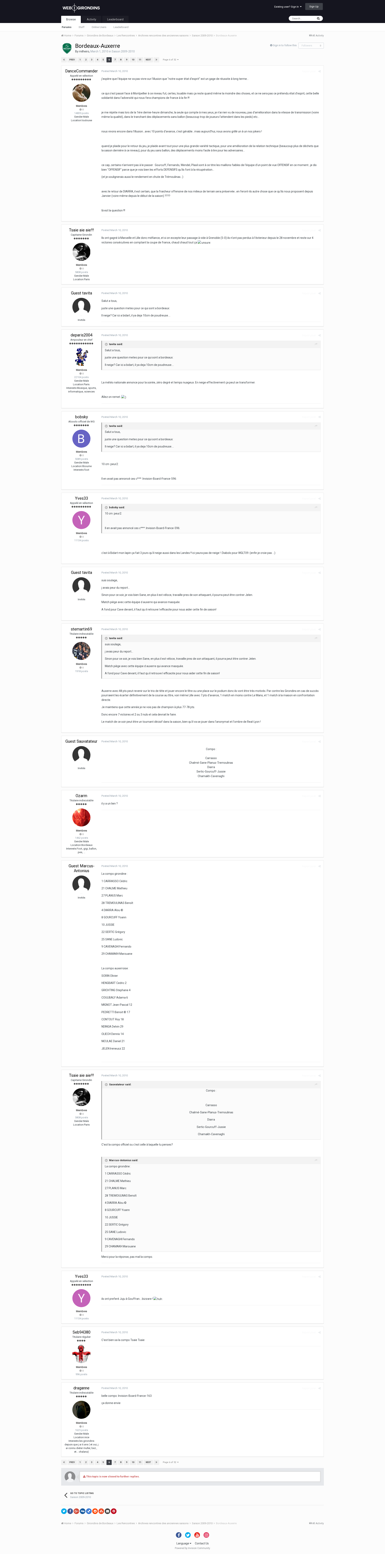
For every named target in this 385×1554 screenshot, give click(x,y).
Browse (71, 19)
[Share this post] (319, 71)
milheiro (84, 51)
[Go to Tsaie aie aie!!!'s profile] (81, 252)
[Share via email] (107, 1511)
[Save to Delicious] (89, 1511)
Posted (114, 71)
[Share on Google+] (76, 1511)
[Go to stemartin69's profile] (81, 651)
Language (183, 1543)
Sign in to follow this (285, 45)
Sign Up (314, 6)
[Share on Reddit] (95, 1511)
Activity (91, 19)
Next (148, 60)
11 (140, 59)
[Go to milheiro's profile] (67, 48)
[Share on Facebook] (70, 1511)
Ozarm (81, 795)
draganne (81, 1388)
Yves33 (81, 498)
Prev (72, 60)
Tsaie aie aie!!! (81, 230)
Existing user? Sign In (287, 6)
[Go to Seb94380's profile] (81, 1354)
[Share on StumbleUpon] (101, 1511)
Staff (81, 27)
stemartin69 (81, 629)
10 (133, 59)
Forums (66, 27)
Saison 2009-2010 (123, 51)
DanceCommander (81, 71)
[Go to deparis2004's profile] (81, 357)
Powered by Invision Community (192, 1548)
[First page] (64, 59)
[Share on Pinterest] (114, 1511)
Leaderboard (121, 27)
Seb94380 (81, 1332)
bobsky (81, 416)
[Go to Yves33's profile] (81, 520)
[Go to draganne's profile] (81, 1410)
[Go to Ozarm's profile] (81, 818)
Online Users (99, 27)
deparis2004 (81, 335)
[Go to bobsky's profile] (81, 439)
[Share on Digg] (82, 1511)
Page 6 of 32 (170, 59)
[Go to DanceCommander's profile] (81, 93)
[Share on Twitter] (64, 1511)
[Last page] (156, 59)
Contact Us (202, 1543)
